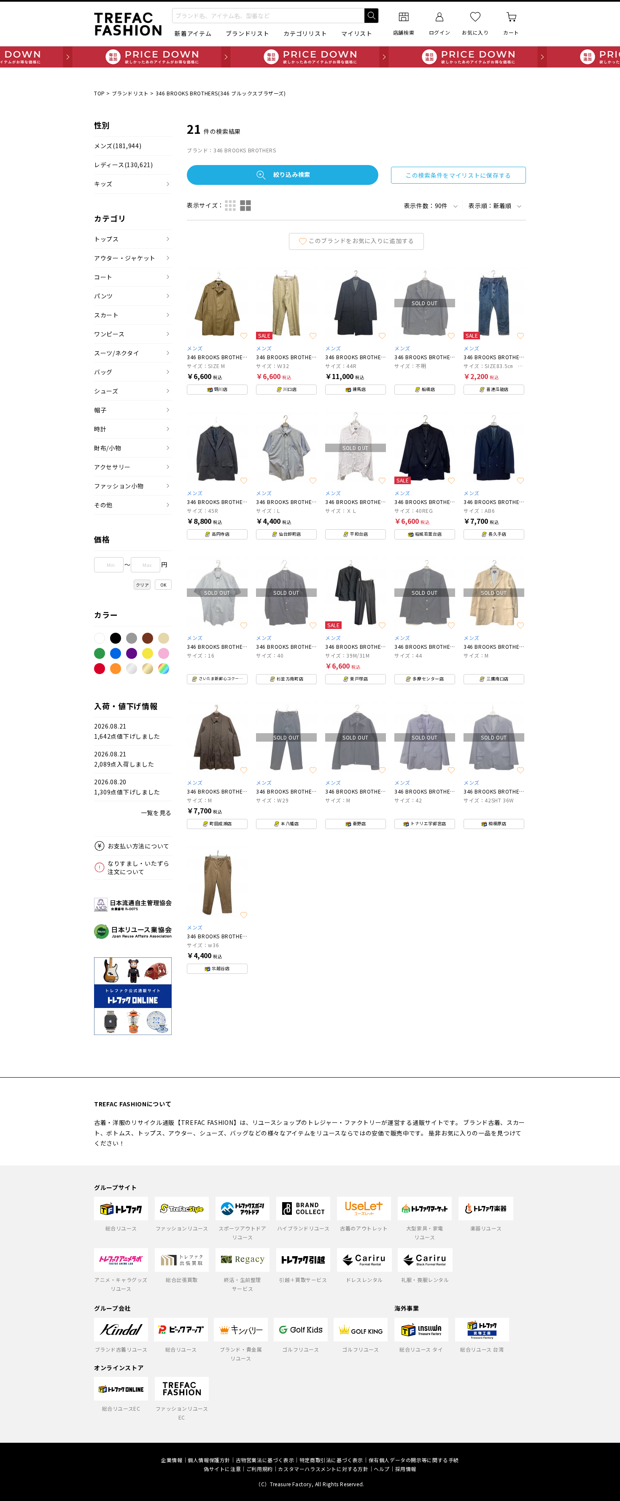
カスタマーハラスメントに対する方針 (323, 1468)
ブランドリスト (247, 33)
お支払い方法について (139, 846)
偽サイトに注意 (222, 1468)
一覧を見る (156, 812)
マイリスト (356, 33)
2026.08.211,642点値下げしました (127, 731)
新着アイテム (193, 33)
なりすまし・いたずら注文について (139, 867)
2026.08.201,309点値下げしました (127, 787)
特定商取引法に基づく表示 (331, 1459)
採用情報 (405, 1468)
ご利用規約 (259, 1468)
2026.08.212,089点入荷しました (124, 759)
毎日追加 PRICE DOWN (310, 57)
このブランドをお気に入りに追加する (361, 240)
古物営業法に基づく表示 (265, 1459)
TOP (99, 93)
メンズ (117, 145)
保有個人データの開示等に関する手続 (414, 1459)
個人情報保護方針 (209, 1459)
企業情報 (171, 1459)
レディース (123, 164)
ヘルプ (382, 1468)
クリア (142, 585)
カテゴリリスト (305, 33)
